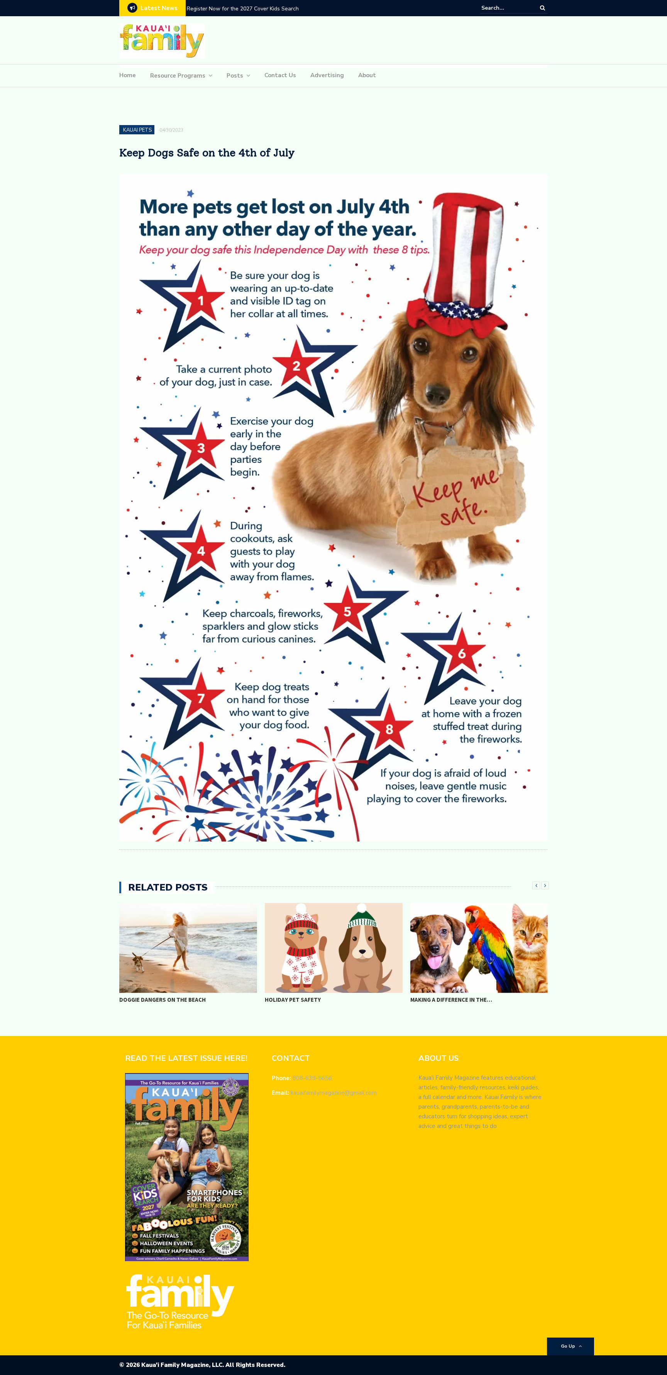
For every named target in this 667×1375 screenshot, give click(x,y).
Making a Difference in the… (451, 999)
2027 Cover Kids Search (216, 8)
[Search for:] (505, 8)
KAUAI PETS (137, 130)
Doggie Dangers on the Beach (162, 999)
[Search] (542, 8)
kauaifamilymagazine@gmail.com (334, 1093)
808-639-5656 (312, 1078)
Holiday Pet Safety (293, 999)
